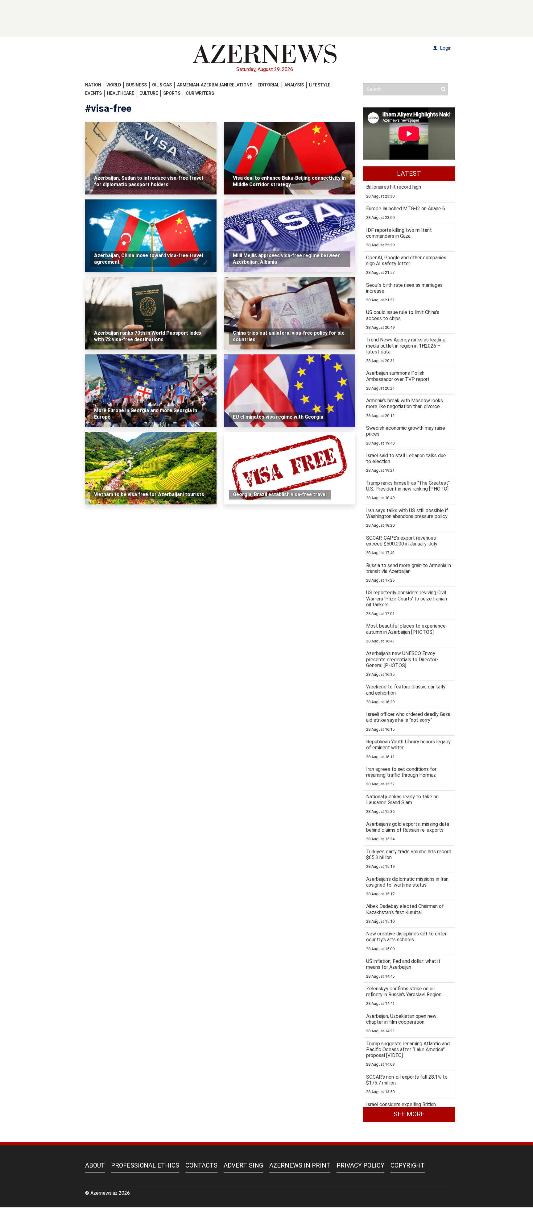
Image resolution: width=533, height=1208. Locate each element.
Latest (409, 173)
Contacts (201, 1165)
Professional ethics (145, 1165)
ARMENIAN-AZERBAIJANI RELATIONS (214, 84)
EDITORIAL (268, 84)
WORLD (113, 84)
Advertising (243, 1165)
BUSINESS (136, 84)
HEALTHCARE (120, 93)
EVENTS (93, 93)
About (95, 1165)
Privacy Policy (360, 1165)
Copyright (407, 1165)
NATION (93, 84)
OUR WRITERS (200, 93)
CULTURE (148, 93)
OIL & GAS (162, 84)
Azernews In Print (299, 1165)
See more (409, 1114)
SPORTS (171, 93)
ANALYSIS (294, 84)
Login (445, 48)
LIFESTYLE (319, 84)
